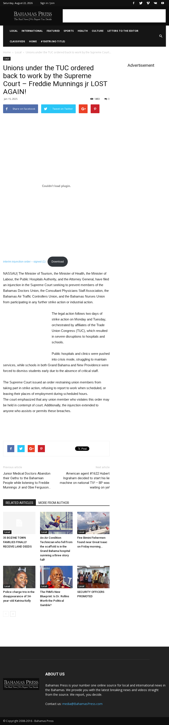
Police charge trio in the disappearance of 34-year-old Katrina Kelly (19, 596)
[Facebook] (133, 3)
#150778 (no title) (53, 41)
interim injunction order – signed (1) (24, 261)
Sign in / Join (47, 3)
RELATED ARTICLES (19, 503)
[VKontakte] (155, 3)
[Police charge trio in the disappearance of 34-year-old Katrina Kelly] (19, 577)
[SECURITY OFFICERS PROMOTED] (93, 577)
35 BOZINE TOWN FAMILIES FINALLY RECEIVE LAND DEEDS (17, 542)
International (32, 30)
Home (33, 41)
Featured (53, 30)
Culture (97, 30)
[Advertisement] (114, 15)
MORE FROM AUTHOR (54, 503)
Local (14, 30)
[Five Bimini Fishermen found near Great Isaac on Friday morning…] (93, 523)
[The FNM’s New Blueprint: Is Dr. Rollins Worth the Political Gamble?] (56, 577)
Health (83, 30)
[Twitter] (141, 3)
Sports (69, 30)
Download (57, 261)
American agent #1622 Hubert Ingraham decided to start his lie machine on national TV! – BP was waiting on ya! (85, 480)
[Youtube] (162, 3)
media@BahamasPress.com (82, 704)
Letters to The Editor (122, 30)
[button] (160, 36)
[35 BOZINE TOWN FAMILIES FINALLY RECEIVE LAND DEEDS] (19, 523)
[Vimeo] (148, 3)
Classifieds (17, 41)
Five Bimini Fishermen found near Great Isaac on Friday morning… (92, 542)
